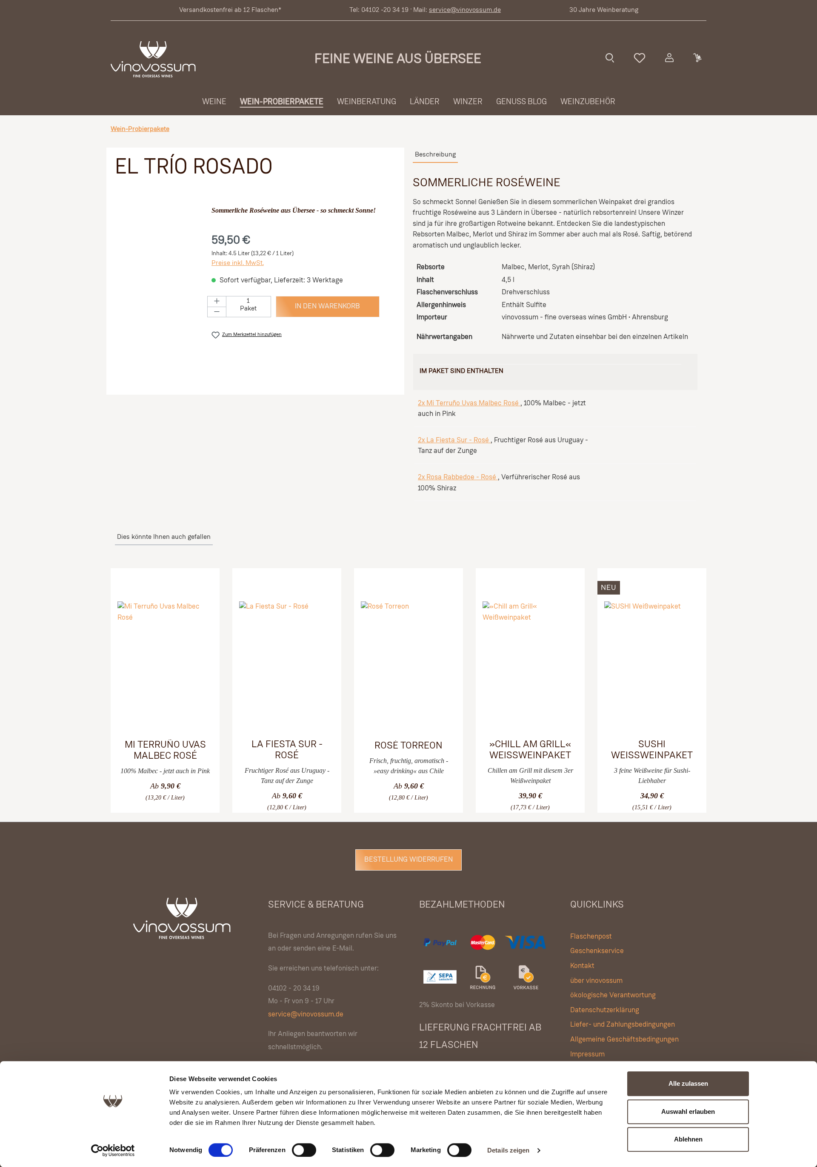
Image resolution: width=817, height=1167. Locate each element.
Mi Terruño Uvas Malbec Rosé (165, 750)
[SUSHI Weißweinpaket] (652, 665)
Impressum (587, 1054)
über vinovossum (596, 981)
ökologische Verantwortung (613, 995)
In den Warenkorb (327, 306)
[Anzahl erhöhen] (216, 301)
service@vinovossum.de (465, 10)
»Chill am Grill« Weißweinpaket (530, 750)
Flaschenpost (591, 936)
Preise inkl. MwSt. (237, 263)
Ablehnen (688, 1139)
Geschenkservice (597, 951)
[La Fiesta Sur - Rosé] (286, 665)
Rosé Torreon (408, 746)
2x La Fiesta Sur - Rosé (454, 440)
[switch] (304, 1150)
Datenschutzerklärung (604, 1010)
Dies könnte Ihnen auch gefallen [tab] (164, 537)
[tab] (435, 155)
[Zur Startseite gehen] (153, 59)
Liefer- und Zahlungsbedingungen (622, 1024)
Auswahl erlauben (688, 1111)
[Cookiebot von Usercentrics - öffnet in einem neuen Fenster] (113, 1150)
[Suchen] (610, 57)
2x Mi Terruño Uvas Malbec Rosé (469, 403)
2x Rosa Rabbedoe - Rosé (458, 477)
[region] (159, 287)
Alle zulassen (688, 1083)
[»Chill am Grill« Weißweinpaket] (530, 665)
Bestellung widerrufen (408, 859)
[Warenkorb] (697, 57)
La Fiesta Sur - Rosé (287, 750)
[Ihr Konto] (669, 57)
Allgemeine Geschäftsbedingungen (624, 1039)
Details (152, 790)
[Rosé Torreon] (408, 665)
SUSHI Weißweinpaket (652, 750)
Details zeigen (508, 1150)
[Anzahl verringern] (216, 312)
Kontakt (582, 966)
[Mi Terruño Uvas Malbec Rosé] (165, 665)
